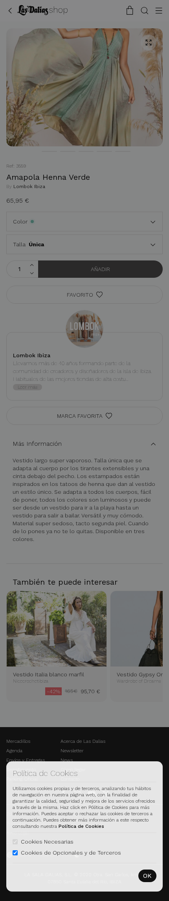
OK (147, 875)
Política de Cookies (81, 826)
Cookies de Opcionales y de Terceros (71, 852)
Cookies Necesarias (47, 841)
